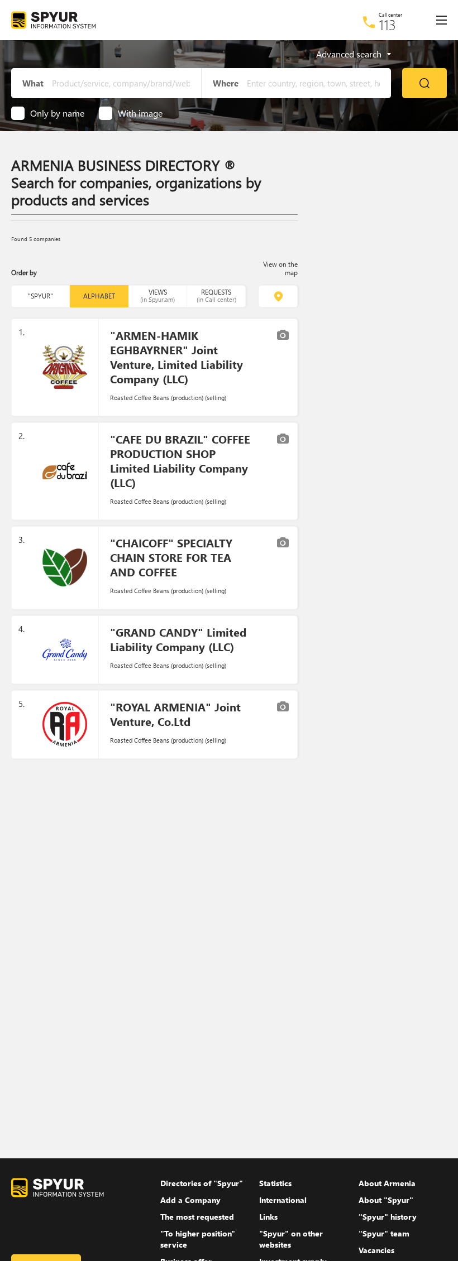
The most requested (197, 1216)
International (283, 1200)
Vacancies (376, 1250)
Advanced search (348, 54)
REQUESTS (216, 295)
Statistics (275, 1183)
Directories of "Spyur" (201, 1183)
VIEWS (157, 295)
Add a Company (190, 1200)
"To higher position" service (197, 1239)
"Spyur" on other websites (291, 1239)
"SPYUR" (40, 296)
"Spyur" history (388, 1216)
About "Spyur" (386, 1200)
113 (387, 24)
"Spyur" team (384, 1233)
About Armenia (387, 1183)
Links (268, 1216)
